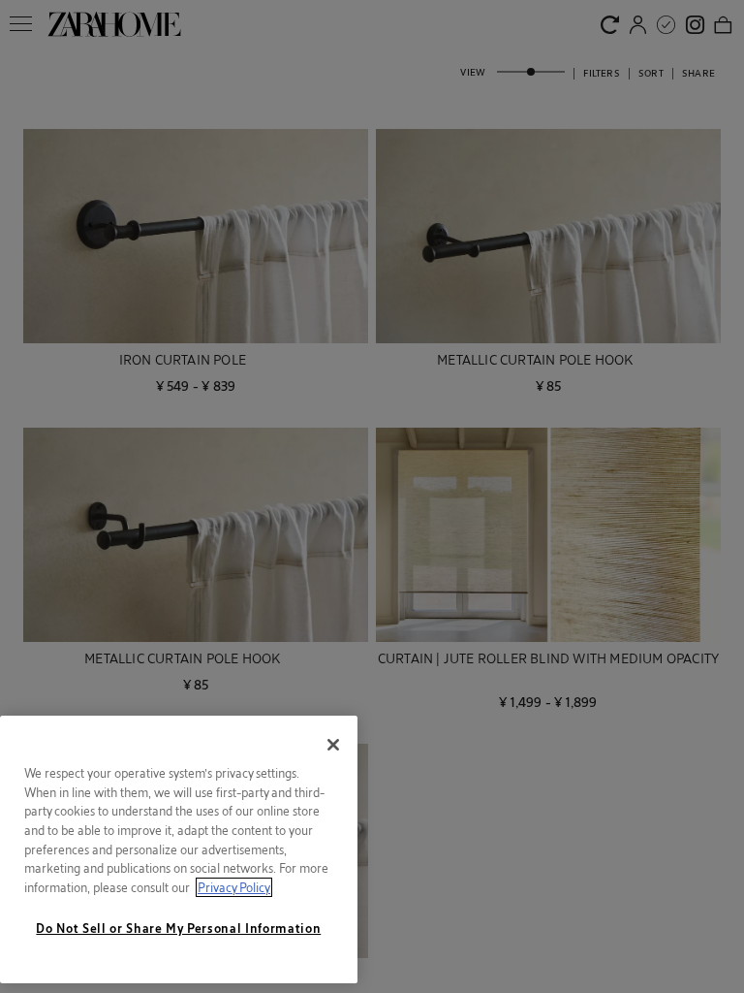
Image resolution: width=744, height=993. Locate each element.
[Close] (333, 744)
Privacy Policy (234, 887)
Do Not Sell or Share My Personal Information (178, 928)
